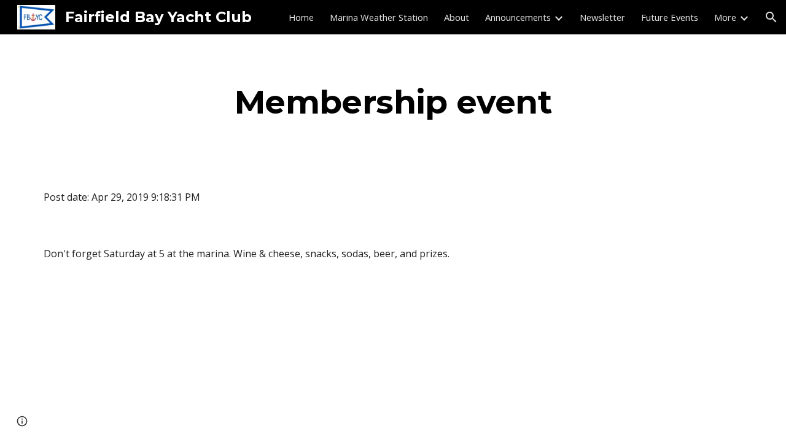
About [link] (456, 17)
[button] (771, 17)
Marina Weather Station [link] (379, 17)
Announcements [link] (518, 17)
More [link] (725, 17)
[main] (393, 101)
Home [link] (301, 17)
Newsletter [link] (602, 17)
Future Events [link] (669, 17)
